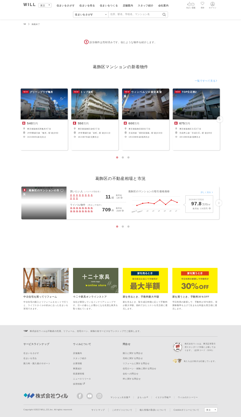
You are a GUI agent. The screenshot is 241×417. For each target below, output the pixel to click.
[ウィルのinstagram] (99, 396)
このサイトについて (122, 410)
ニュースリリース (82, 379)
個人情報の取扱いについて (153, 410)
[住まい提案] (191, 4)
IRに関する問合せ (132, 379)
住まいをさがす (66, 5)
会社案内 (163, 5)
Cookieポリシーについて (186, 410)
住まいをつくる (109, 5)
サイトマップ (98, 410)
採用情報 (78, 384)
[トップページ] (29, 5)
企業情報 (77, 363)
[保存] (202, 3)
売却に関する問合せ (133, 358)
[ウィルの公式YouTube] (90, 397)
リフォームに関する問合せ (136, 363)
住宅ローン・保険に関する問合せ (139, 368)
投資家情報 (78, 373)
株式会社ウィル (24, 24)
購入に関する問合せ (133, 353)
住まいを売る (87, 5)
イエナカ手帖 (162, 397)
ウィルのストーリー (188, 397)
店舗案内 (128, 5)
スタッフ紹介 (145, 5)
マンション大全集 (119, 397)
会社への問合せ (130, 373)
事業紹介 (77, 368)
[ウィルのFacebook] (81, 397)
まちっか (141, 397)
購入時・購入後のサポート (36, 363)
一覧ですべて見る (205, 80)
